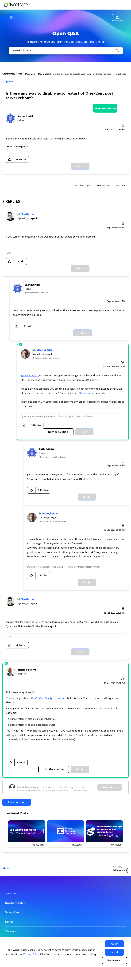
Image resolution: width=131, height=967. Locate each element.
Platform (30, 74)
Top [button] (8, 868)
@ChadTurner (86, 393)
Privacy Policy (31, 954)
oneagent (21, 146)
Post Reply (110, 787)
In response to (38, 293)
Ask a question (16, 802)
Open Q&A (44, 74)
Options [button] (8, 81)
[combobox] (65, 50)
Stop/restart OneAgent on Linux (49, 698)
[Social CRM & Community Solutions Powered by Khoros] (120, 869)
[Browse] (13, 17)
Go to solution (107, 108)
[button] (114, 943)
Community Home (12, 73)
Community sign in (117, 17)
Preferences (114, 960)
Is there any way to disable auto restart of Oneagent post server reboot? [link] (89, 74)
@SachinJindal (29, 375)
